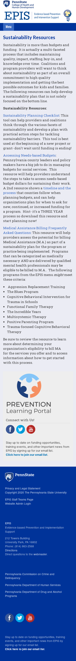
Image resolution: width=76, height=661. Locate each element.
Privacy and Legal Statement (22, 488)
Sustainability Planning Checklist (31, 115)
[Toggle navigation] (8, 27)
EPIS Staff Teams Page (19, 499)
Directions (11, 550)
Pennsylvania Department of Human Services (33, 585)
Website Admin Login (18, 503)
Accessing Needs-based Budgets (29, 155)
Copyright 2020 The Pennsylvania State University (36, 492)
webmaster (40, 554)
